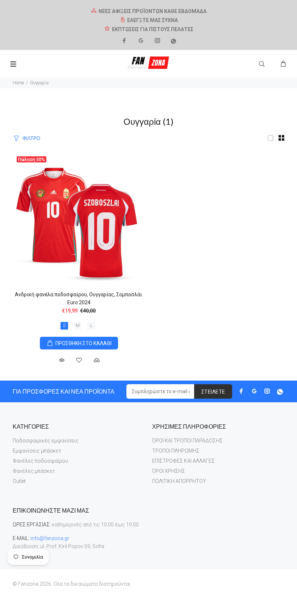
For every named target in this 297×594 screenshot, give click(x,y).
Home (18, 82)
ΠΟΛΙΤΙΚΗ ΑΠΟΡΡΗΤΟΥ (179, 481)
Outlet (19, 481)
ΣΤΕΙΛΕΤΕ (213, 392)
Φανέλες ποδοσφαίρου (40, 461)
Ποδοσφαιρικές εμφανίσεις (46, 441)
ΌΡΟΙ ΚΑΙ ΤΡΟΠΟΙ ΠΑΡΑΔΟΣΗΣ (187, 441)
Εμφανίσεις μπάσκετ (37, 451)
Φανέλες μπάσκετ (34, 471)
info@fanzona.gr (49, 538)
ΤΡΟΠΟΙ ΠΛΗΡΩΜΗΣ (176, 451)
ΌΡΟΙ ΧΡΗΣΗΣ (168, 471)
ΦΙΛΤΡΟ (31, 138)
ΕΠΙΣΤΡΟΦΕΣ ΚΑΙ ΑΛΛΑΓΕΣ (183, 461)
